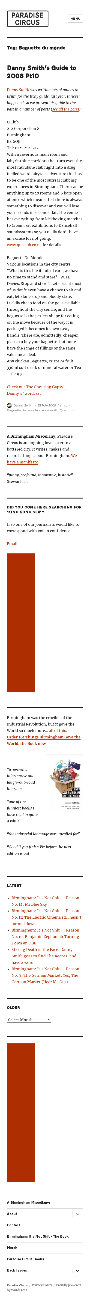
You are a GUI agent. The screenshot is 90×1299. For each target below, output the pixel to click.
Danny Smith (18, 89)
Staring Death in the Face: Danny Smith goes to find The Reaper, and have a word (44, 956)
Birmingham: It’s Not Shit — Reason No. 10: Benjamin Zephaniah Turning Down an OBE (45, 936)
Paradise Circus (17, 1285)
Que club (67, 410)
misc (63, 405)
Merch (12, 1248)
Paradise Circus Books (25, 1259)
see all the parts (65, 109)
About (12, 1214)
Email (12, 543)
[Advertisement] (22, 623)
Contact (13, 1225)
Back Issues (17, 1270)
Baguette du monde (22, 410)
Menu (75, 18)
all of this (57, 730)
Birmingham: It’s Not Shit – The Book (38, 1236)
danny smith (48, 410)
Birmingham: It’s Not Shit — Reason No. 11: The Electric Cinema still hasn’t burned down (46, 917)
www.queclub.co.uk (24, 244)
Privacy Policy (42, 1285)
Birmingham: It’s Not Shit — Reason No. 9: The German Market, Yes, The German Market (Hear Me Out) (45, 975)
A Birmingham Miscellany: (28, 1202)
